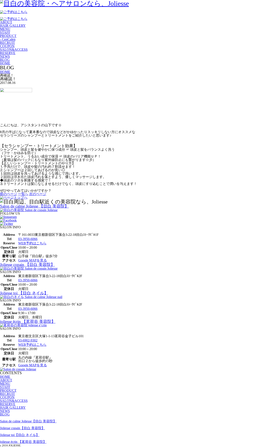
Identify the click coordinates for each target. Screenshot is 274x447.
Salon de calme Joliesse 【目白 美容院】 (34, 206)
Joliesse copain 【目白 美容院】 (27, 264)
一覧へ (23, 194)
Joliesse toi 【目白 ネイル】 (24, 293)
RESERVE (7, 53)
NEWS (5, 56)
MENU (5, 29)
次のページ (37, 194)
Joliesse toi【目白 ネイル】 (19, 435)
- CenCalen (7, 39)
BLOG (5, 60)
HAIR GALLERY (13, 25)
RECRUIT (7, 43)
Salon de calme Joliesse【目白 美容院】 (28, 421)
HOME (5, 63)
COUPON (7, 46)
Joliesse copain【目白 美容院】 (22, 428)
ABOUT (6, 22)
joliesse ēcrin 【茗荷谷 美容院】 (27, 321)
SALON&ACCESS (14, 49)
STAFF (5, 32)
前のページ (8, 194)
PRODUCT (8, 36)
